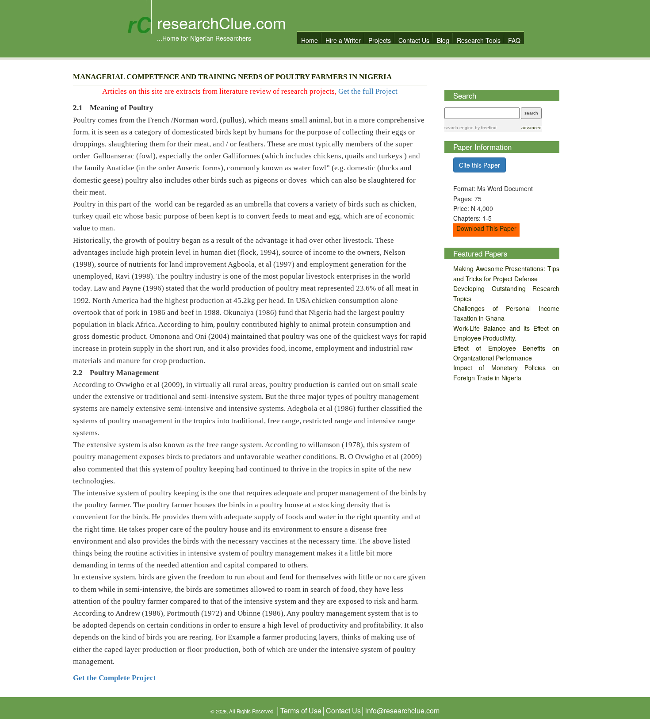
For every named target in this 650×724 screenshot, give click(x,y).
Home (309, 40)
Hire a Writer (343, 40)
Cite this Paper (479, 165)
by (485, 127)
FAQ (514, 40)
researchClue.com (221, 22)
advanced (531, 127)
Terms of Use (300, 710)
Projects (379, 40)
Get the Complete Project (114, 678)
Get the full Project (368, 91)
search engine (459, 127)
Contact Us (413, 40)
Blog (443, 40)
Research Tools (479, 40)
